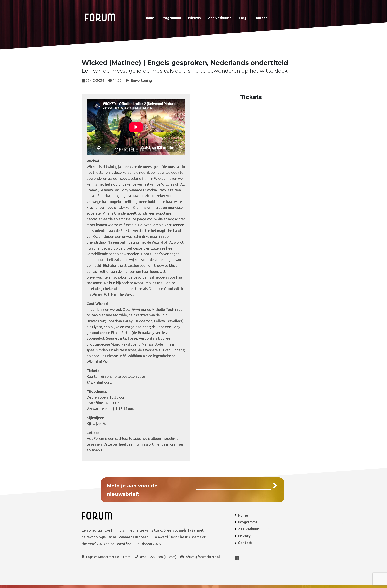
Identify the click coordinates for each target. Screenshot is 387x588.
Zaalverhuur (218, 18)
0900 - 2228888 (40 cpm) (158, 557)
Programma (171, 18)
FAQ (242, 18)
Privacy (244, 536)
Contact (260, 18)
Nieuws (194, 18)
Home (149, 18)
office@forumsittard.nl (203, 557)
